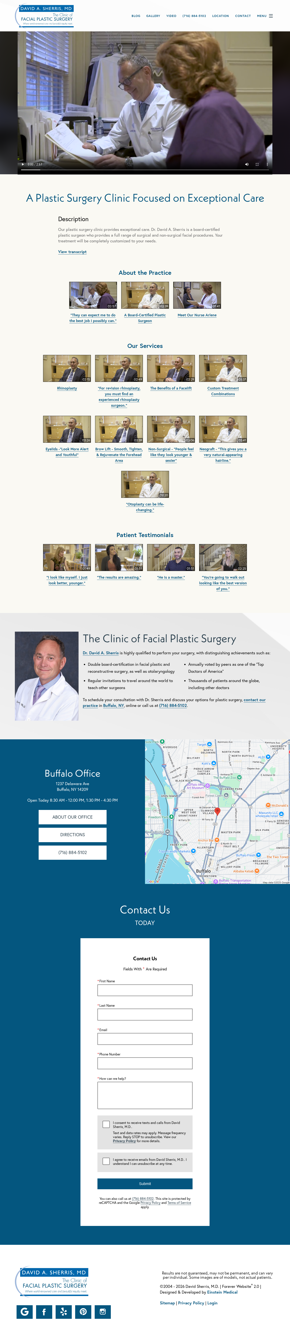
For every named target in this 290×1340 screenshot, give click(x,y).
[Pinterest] (83, 1312)
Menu (262, 16)
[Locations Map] (217, 811)
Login (212, 1302)
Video (171, 16)
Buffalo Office (72, 773)
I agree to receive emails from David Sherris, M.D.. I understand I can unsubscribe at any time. (150, 1162)
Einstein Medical (222, 1292)
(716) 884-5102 (173, 705)
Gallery (153, 16)
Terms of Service (179, 1202)
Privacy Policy (124, 1141)
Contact (243, 16)
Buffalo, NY (113, 705)
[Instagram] (103, 1312)
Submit (145, 1184)
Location (220, 16)
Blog (136, 16)
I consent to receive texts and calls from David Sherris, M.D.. (149, 1132)
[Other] (25, 1312)
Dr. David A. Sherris (101, 652)
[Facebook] (44, 1312)
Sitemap (167, 1302)
